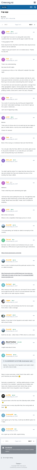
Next (31, 24)
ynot (4, 16)
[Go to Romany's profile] (3, 355)
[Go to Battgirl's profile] (3, 285)
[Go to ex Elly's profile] (3, 396)
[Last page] (34, 24)
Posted (12, 33)
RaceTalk (12, 18)
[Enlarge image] (19, 376)
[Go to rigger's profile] (3, 301)
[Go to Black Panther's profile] (3, 343)
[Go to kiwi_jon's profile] (3, 160)
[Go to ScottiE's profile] (3, 226)
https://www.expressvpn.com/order (11, 253)
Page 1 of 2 (18, 24)
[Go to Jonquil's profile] (3, 316)
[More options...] (34, 32)
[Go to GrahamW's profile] (3, 415)
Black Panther (11, 342)
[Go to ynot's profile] (3, 32)
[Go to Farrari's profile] (3, 240)
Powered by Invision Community (18, 467)
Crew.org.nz (7, 2)
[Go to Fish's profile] (3, 59)
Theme (18, 463)
